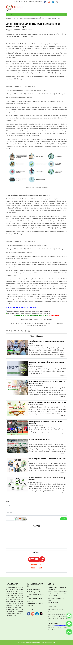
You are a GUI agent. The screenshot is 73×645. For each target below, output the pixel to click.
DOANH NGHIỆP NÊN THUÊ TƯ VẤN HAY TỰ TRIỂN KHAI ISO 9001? (47, 459)
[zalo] (53, 1)
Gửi (64, 518)
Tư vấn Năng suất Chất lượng (35, 598)
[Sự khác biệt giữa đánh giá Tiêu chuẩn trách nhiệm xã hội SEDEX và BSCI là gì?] (15, 8)
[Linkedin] (18, 331)
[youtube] (49, 1)
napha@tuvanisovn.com (36, 1)
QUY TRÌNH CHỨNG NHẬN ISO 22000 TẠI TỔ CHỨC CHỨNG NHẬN (47, 402)
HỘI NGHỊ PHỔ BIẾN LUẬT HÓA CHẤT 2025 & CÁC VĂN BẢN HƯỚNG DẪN (45, 422)
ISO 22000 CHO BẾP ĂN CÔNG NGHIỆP (39, 439)
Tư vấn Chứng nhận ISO (33, 592)
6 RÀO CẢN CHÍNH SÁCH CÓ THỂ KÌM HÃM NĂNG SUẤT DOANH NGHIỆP (46, 342)
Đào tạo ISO (30, 601)
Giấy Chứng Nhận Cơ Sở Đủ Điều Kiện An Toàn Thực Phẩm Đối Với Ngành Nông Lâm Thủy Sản (46, 382)
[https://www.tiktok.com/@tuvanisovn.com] (57, 1)
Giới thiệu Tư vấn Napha (33, 589)
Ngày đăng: (10, 30)
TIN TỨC (16, 18)
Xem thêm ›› (63, 356)
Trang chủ (8, 18)
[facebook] (45, 1)
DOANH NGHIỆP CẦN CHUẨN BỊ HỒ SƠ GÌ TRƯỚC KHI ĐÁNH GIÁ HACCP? (46, 363)
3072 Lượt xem (27, 30)
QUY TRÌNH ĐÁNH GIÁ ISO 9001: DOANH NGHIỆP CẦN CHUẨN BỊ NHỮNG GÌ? (46, 479)
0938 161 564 (24, 1)
